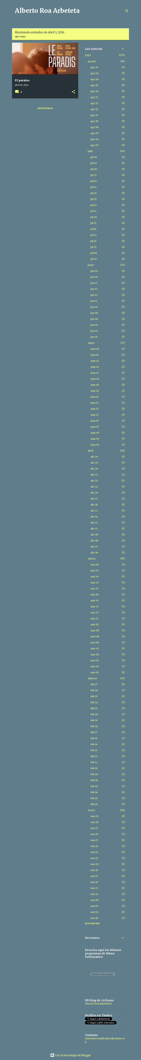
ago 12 (94, 109)
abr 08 (94, 540)
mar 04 (94, 654)
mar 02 (94, 666)
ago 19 (94, 85)
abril (90, 450)
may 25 (94, 354)
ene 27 (94, 828)
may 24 (94, 360)
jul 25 (93, 187)
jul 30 (93, 157)
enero (91, 810)
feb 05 (94, 786)
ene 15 (94, 876)
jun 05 (94, 324)
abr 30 (94, 456)
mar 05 (94, 648)
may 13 (94, 402)
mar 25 (94, 570)
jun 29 (94, 271)
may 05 (94, 438)
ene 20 (94, 864)
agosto (92, 61)
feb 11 (93, 762)
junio (91, 265)
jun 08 (94, 318)
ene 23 (94, 846)
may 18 (94, 390)
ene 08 (94, 900)
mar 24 (94, 576)
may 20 (94, 378)
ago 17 (94, 97)
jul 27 (93, 175)
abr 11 (93, 528)
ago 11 (94, 115)
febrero (92, 678)
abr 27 (94, 474)
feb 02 (94, 804)
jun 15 (94, 289)
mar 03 (94, 660)
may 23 (94, 366)
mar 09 (94, 630)
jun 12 (93, 294)
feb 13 (93, 750)
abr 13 (94, 522)
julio (90, 151)
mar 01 (94, 672)
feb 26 (94, 690)
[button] (73, 92)
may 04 (94, 444)
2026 (88, 55)
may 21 (94, 372)
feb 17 (93, 732)
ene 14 (94, 882)
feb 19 (93, 720)
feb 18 (94, 726)
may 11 (94, 414)
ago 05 (94, 133)
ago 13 (94, 103)
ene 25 (94, 840)
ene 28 (94, 822)
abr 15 (94, 510)
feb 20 (94, 714)
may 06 (94, 432)
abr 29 (94, 462)
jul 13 (93, 247)
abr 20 (94, 492)
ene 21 (94, 858)
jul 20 (93, 217)
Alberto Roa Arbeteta (47, 11)
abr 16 (94, 504)
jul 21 (93, 211)
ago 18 (94, 91)
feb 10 (93, 768)
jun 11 (93, 300)
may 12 (94, 408)
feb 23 (93, 708)
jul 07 (93, 259)
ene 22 (94, 852)
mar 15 (94, 600)
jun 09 (94, 312)
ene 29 (94, 816)
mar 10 (94, 624)
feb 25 (94, 696)
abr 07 (94, 546)
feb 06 (94, 780)
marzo (92, 558)
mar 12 (94, 612)
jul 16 (93, 229)
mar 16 (94, 594)
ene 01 (94, 918)
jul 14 (93, 241)
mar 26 (94, 564)
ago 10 (94, 121)
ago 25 (94, 67)
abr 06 (94, 552)
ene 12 (94, 894)
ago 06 (94, 127)
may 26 (94, 348)
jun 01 (93, 336)
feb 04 (94, 792)
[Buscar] (127, 11)
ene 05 (94, 912)
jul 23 (93, 199)
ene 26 (94, 834)
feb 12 (93, 756)
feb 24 (94, 702)
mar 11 (94, 618)
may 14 (94, 396)
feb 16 (93, 738)
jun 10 (93, 306)
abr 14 (94, 516)
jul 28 (93, 169)
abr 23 (94, 480)
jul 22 (93, 205)
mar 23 (94, 582)
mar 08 (94, 636)
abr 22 (94, 486)
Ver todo (20, 37)
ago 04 (94, 139)
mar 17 (94, 588)
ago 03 (94, 145)
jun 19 (93, 277)
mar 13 (94, 606)
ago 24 (94, 73)
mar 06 (94, 642)
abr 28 (94, 468)
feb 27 (94, 684)
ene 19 (94, 870)
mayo (91, 342)
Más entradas (45, 108)
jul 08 (93, 253)
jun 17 (93, 283)
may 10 (94, 420)
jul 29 (93, 163)
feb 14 (93, 744)
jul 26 (93, 181)
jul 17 (93, 223)
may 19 (94, 384)
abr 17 (93, 498)
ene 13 (94, 888)
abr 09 (94, 534)
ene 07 (94, 906)
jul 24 (93, 193)
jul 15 (93, 235)
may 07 (94, 426)
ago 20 (94, 79)
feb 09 (94, 774)
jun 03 (94, 330)
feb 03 (94, 798)
